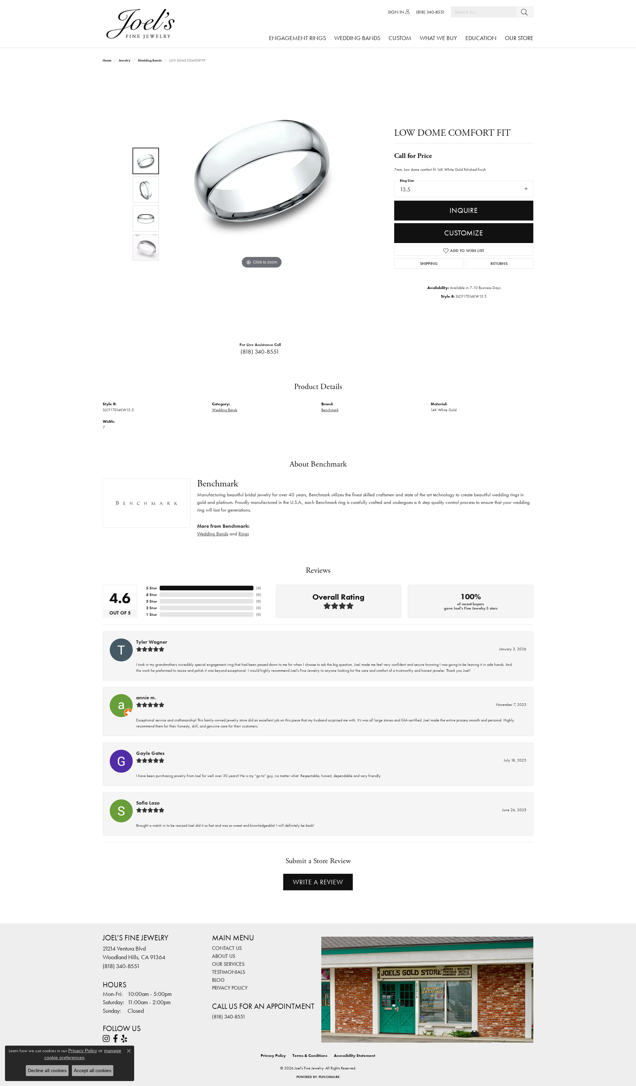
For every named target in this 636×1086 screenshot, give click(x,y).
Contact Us (227, 948)
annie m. (146, 697)
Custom (400, 38)
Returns (499, 263)
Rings (243, 533)
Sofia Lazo (148, 803)
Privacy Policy (229, 987)
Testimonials (228, 971)
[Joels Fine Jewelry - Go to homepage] (142, 23)
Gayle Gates (150, 753)
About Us (223, 956)
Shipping (429, 263)
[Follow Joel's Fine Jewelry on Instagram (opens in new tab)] (106, 1039)
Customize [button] (463, 233)
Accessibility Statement (354, 1055)
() (258, 588)
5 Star (151, 588)
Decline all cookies (47, 1070)
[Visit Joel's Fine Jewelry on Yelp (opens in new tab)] (124, 1039)
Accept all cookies (92, 1070)
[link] (430, 12)
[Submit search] (524, 12)
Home (107, 60)
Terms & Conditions (309, 1055)
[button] (398, 12)
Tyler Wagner (151, 642)
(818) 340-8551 (260, 351)
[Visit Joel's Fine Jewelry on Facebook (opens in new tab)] (115, 1039)
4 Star (151, 594)
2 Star (151, 608)
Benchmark (330, 410)
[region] (261, 204)
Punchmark (329, 1077)
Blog (218, 979)
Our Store (519, 38)
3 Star (151, 601)
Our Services (228, 964)
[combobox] (483, 12)
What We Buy (438, 38)
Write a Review (318, 882)
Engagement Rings (297, 38)
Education (481, 38)
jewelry (125, 60)
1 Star (151, 614)
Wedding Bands (357, 38)
